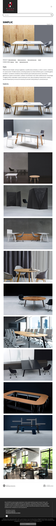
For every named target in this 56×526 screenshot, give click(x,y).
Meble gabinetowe (12, 60)
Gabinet (12, 62)
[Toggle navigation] (51, 6)
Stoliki (39, 60)
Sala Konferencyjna (24, 62)
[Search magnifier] (51, 15)
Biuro (17, 62)
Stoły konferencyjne (32, 60)
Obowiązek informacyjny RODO (13, 513)
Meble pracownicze (22, 60)
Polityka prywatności (10, 511)
